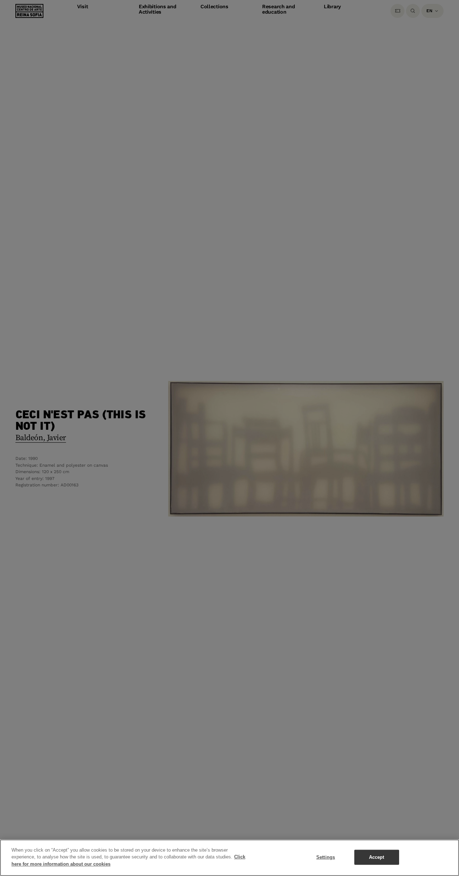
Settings (325, 857)
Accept (376, 857)
